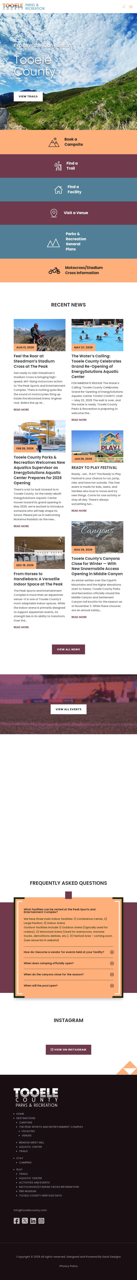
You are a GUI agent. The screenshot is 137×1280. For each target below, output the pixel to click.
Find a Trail (72, 166)
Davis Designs (111, 1257)
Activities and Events (34, 1182)
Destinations (25, 1118)
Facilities (28, 1131)
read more (21, 410)
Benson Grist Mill (31, 1142)
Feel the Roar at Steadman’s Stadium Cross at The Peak (34, 361)
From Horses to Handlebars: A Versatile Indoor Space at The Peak (38, 579)
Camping (25, 1162)
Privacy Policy (68, 1266)
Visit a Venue (76, 212)
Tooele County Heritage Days (40, 1195)
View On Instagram (70, 1050)
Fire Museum (27, 1191)
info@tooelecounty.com (30, 1210)
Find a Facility (75, 189)
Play (19, 1169)
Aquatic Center (30, 1147)
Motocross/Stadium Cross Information (84, 270)
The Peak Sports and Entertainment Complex (51, 1127)
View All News (68, 649)
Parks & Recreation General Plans (76, 241)
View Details (29, 94)
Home (20, 1114)
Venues (27, 1135)
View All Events (69, 709)
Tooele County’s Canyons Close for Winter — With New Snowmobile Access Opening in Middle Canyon (97, 566)
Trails (23, 1151)
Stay (19, 1158)
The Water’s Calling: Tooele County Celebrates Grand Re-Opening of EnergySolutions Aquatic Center (96, 366)
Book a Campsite (73, 142)
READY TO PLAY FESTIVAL (94, 467)
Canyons (25, 1122)
